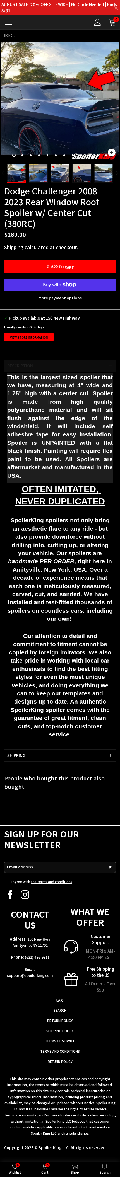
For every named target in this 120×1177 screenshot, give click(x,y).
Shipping (13, 247)
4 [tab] (39, 155)
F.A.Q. (60, 1000)
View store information (29, 337)
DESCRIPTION (20, 365)
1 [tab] (14, 155)
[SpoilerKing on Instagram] (25, 894)
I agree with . (42, 881)
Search (60, 1010)
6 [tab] (56, 155)
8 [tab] (72, 155)
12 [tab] (106, 155)
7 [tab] (64, 155)
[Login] (97, 22)
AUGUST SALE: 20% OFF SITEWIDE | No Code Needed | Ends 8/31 (59, 7)
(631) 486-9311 (37, 957)
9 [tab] (81, 155)
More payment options (60, 298)
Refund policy (60, 1061)
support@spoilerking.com (30, 975)
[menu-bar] (10, 22)
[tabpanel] (60, 101)
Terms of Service (60, 1040)
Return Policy (60, 1020)
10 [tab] (89, 155)
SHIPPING (16, 755)
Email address (20, 866)
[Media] (111, 152)
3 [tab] (30, 155)
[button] (3, 173)
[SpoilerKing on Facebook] (10, 894)
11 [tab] (97, 155)
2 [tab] (22, 155)
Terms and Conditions (60, 1051)
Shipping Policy (60, 1030)
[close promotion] (116, 7)
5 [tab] (47, 155)
